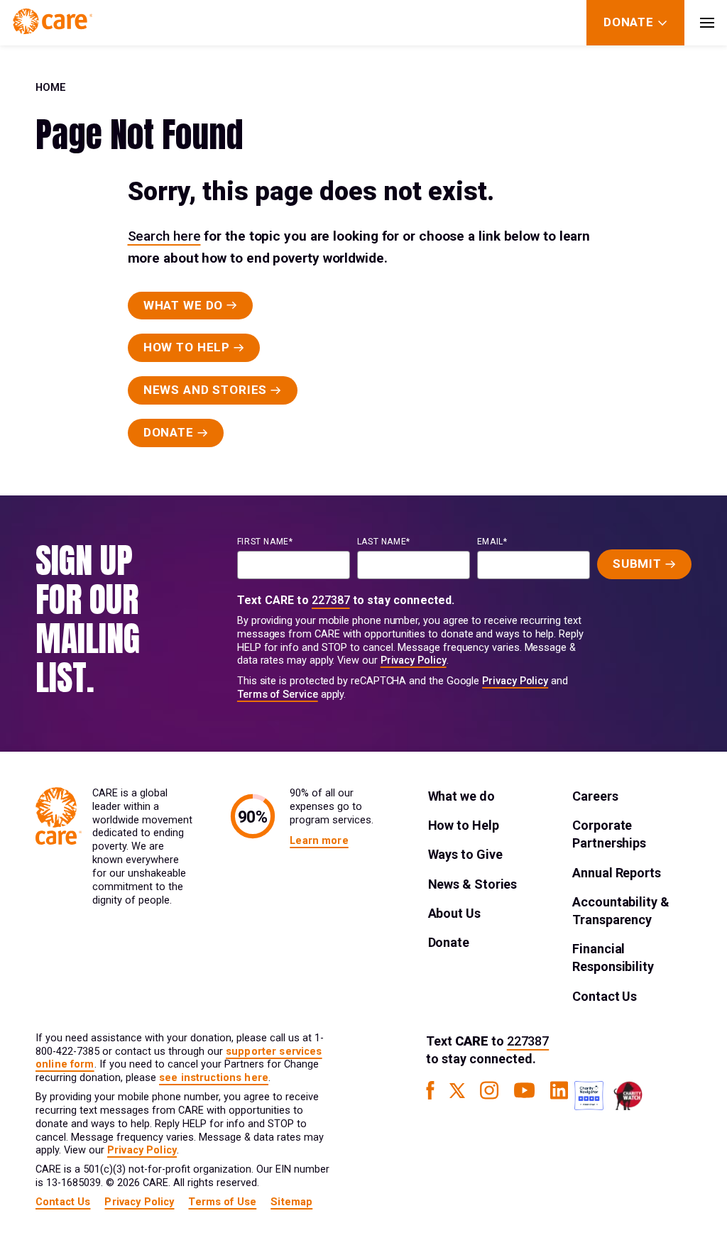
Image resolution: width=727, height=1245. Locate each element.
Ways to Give (465, 854)
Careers (595, 796)
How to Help (463, 825)
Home (50, 88)
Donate (448, 942)
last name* (383, 542)
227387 (331, 600)
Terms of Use (222, 1202)
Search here (164, 236)
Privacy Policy (414, 660)
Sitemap (291, 1202)
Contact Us (604, 996)
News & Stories (473, 884)
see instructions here (213, 1078)
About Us (454, 913)
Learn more (319, 841)
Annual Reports (616, 872)
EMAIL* (492, 542)
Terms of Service (277, 695)
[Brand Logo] (52, 23)
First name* (265, 542)
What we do (461, 796)
